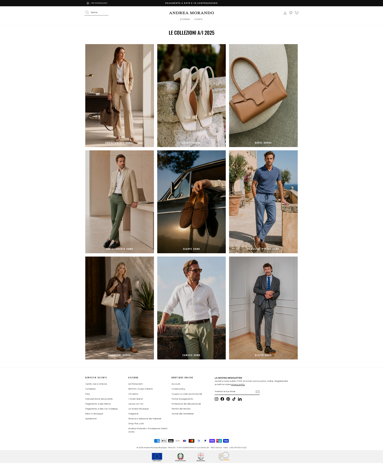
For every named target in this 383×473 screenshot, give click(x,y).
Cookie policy (178, 389)
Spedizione (91, 418)
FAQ (87, 394)
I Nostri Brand (135, 399)
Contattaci (90, 389)
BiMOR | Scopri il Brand (140, 389)
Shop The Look (136, 423)
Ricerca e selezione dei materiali (144, 418)
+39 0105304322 (99, 3)
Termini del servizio (181, 408)
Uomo (198, 19)
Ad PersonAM (135, 384)
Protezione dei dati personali (186, 404)
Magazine (133, 413)
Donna (185, 19)
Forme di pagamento (182, 399)
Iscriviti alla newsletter (183, 413)
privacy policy (238, 384)
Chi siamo (133, 394)
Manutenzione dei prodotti (99, 399)
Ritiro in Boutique (94, 413)
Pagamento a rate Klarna (98, 404)
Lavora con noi (135, 404)
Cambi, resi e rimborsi (96, 384)
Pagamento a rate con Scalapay (101, 408)
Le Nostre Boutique (138, 408)
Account (176, 384)
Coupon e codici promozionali (187, 394)
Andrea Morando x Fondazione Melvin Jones (147, 430)
